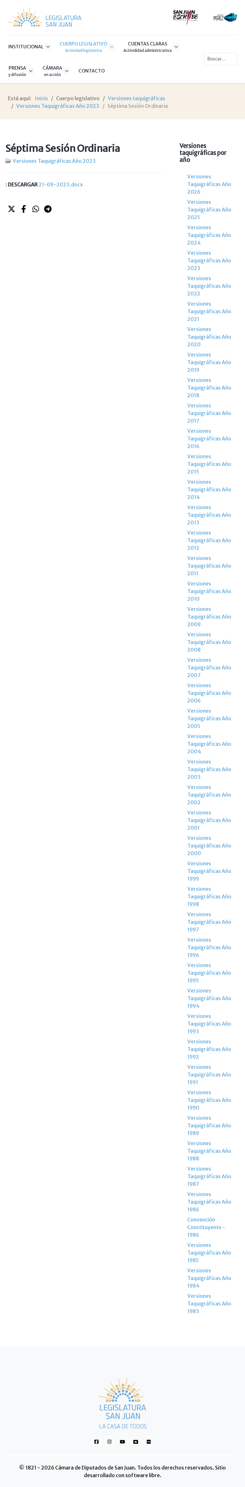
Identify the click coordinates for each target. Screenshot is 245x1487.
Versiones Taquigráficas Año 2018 (209, 387)
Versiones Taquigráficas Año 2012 (209, 540)
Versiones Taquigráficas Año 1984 (209, 1278)
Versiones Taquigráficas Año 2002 (209, 795)
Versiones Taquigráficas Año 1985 (209, 1252)
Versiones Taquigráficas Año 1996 (209, 947)
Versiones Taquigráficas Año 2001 (209, 820)
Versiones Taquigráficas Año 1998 (209, 896)
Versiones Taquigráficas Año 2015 (209, 464)
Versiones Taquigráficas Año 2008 (209, 642)
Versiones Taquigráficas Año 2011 (209, 566)
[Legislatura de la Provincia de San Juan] (44, 17)
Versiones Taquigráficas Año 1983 (209, 1303)
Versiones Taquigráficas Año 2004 (209, 744)
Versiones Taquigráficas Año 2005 (209, 718)
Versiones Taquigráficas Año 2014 (209, 489)
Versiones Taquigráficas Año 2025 (209, 209)
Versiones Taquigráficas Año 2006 (209, 693)
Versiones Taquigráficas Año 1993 (209, 1023)
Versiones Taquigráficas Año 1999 (209, 871)
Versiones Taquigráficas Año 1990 (209, 1100)
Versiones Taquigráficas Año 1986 (209, 1202)
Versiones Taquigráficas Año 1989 (209, 1125)
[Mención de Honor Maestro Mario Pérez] (225, 17)
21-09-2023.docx (45, 184)
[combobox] (220, 58)
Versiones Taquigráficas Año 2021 (209, 311)
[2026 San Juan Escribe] (185, 17)
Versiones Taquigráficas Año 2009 (209, 616)
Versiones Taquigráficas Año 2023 (54, 161)
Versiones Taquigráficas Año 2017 (209, 413)
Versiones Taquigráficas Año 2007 (209, 667)
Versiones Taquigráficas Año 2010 (209, 591)
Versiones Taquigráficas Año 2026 (209, 184)
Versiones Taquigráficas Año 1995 (209, 973)
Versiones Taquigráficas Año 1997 (209, 922)
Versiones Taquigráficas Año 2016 (209, 438)
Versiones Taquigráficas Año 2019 (209, 362)
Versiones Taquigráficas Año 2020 (209, 337)
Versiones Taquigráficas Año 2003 (209, 769)
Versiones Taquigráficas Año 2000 (209, 845)
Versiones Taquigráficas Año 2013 (209, 515)
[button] (11, 209)
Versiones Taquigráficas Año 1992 (209, 1049)
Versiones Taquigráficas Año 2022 (209, 286)
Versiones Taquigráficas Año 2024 (209, 235)
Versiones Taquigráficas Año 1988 (209, 1151)
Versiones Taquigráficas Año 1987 (209, 1176)
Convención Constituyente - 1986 (206, 1227)
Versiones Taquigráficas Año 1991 (209, 1074)
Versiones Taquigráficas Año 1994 (209, 998)
